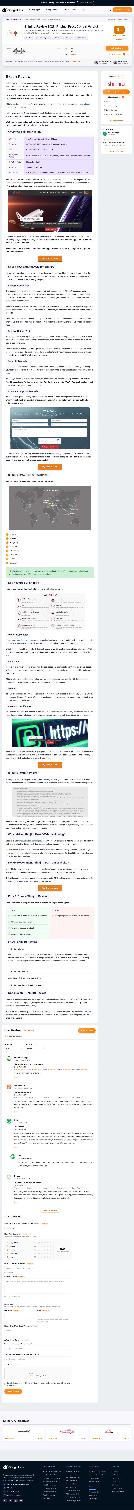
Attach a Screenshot (11, 1365)
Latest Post (46, 1498)
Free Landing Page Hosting (52, 1471)
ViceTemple (38, 571)
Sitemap (115, 1485)
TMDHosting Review (73, 1490)
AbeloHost (24, 571)
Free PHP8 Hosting (49, 1485)
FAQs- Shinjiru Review (111, 110)
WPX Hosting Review (73, 1494)
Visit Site (39, 1438)
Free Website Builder (50, 1492)
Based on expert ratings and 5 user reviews (119, 38)
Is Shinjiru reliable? (16, 949)
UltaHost (15, 571)
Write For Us (116, 1475)
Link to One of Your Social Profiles (20, 1326)
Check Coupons (115, 97)
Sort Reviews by (31, 1044)
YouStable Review (72, 1480)
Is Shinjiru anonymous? (18, 971)
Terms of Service (118, 1492)
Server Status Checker (97, 1475)
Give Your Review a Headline (18, 1263)
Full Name (11, 1310)
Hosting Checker (94, 1478)
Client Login (93, 1499)
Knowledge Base (94, 1492)
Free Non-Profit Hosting (51, 1475)
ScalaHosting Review (73, 1501)
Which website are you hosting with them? (19, 1344)
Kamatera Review (72, 1487)
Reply (15, 1077)
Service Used (8, 1044)
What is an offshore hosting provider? (25, 978)
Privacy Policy (117, 1488)
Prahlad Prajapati (105, 61)
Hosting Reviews (17, 19)
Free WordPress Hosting (51, 1478)
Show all (74, 54)
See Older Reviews (50, 1210)
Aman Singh (122, 61)
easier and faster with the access (25, 640)
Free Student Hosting (50, 1481)
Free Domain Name (49, 1488)
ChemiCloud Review (73, 1497)
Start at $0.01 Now (85, 3)
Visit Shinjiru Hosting (116, 92)
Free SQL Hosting (49, 1495)
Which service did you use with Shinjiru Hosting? (26, 1223)
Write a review (88, 1030)
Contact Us (116, 1481)
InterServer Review (72, 1471)
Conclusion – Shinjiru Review (113, 114)
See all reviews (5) (116, 151)
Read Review (9, 1438)
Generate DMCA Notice (97, 1471)
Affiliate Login (93, 1495)
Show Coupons (116, 54)
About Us (115, 1471)
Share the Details (14, 1277)
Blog (7, 19)
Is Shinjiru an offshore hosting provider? (26, 985)
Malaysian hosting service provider (30, 841)
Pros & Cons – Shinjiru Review (113, 106)
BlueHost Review (72, 1484)
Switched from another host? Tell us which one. (21, 1354)
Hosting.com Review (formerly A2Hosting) (73, 1476)
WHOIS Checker (94, 1481)
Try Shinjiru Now (50, 258)
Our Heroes (116, 1478)
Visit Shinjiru (117, 48)
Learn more (76, 61)
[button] (41, 10)
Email (43, 1310)
